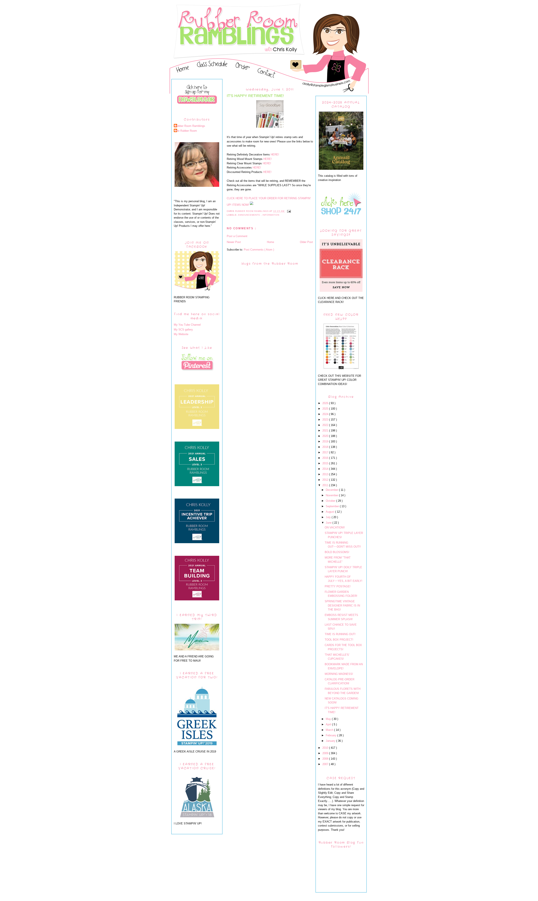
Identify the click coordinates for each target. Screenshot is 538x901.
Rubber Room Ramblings (190, 125)
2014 (325, 468)
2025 (325, 408)
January (331, 740)
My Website (181, 334)
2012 (325, 479)
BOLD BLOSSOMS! (337, 552)
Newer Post (234, 242)
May (329, 719)
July (329, 517)
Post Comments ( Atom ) (259, 249)
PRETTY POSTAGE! (338, 586)
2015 (325, 463)
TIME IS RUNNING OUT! (340, 634)
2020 (325, 436)
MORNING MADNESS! (339, 673)
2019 (325, 441)
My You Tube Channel (187, 324)
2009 (325, 753)
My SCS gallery (183, 329)
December (332, 489)
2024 (325, 414)
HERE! (275, 154)
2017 (325, 452)
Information (270, 215)
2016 (325, 457)
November (332, 495)
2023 (325, 419)
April (329, 724)
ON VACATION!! (335, 527)
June (329, 522)
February (331, 735)
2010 (325, 747)
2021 (325, 430)
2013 (325, 474)
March (330, 729)
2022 (325, 425)
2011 (325, 485)
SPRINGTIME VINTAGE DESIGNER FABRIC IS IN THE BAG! (342, 605)
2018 (325, 447)
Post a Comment (237, 236)
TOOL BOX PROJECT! (339, 639)
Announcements (249, 215)
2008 (325, 758)
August (330, 511)
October (331, 500)
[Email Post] (289, 211)
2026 (325, 403)
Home (270, 242)
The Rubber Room (186, 130)
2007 (325, 764)
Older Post (306, 242)
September (333, 506)
